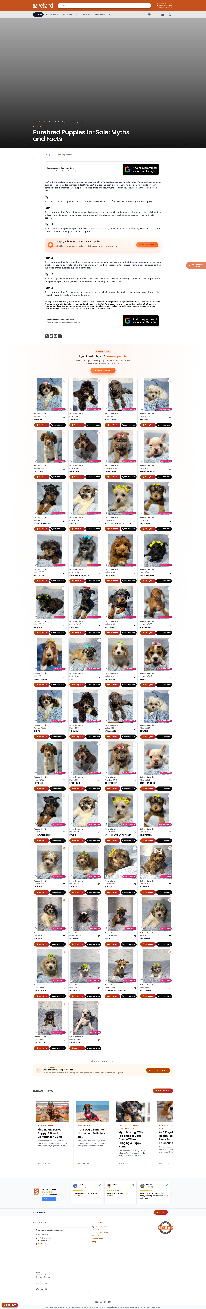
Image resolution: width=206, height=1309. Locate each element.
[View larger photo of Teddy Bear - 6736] (99, 848)
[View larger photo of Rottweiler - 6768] (135, 588)
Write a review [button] (49, 1199)
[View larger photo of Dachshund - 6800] (99, 433)
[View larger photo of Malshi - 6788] (99, 485)
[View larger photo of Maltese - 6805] (170, 381)
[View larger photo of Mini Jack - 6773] (99, 588)
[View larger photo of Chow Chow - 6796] (135, 433)
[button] (69, 1195)
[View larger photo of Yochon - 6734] (64, 848)
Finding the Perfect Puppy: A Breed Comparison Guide (50, 1133)
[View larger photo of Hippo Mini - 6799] (64, 433)
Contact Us (96, 1236)
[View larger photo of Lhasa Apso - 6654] (99, 952)
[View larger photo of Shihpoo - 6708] (64, 900)
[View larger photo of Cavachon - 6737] (135, 640)
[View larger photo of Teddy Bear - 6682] (170, 900)
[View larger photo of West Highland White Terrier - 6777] (135, 485)
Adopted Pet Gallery (83, 14)
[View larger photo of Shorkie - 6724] (135, 848)
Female (40, 416)
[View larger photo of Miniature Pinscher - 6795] (64, 485)
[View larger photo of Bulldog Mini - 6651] (99, 1004)
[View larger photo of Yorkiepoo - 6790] (64, 537)
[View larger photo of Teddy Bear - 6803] (99, 381)
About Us (96, 1230)
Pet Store (127, 1126)
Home (35, 122)
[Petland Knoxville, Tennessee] (43, 5)
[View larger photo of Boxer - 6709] (135, 900)
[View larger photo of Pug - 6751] (99, 640)
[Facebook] (37, 1289)
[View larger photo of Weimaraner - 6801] (135, 381)
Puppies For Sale (52, 14)
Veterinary (134, 1128)
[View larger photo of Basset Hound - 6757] (64, 640)
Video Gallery (67, 14)
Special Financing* (99, 1227)
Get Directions (43, 1244)
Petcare (136, 1126)
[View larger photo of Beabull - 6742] (170, 640)
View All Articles (163, 1090)
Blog (110, 14)
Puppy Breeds (100, 14)
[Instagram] (46, 1289)
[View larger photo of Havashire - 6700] (99, 900)
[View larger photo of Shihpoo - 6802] (64, 381)
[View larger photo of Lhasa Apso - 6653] (170, 952)
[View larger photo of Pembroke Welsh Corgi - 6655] (135, 952)
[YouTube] (41, 1289)
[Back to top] (171, 1212)
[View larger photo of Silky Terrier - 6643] (64, 1004)
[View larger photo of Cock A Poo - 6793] (135, 537)
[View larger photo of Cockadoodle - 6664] (64, 952)
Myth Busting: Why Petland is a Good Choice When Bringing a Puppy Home (131, 1139)
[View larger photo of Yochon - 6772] (64, 588)
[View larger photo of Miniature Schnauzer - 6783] (99, 537)
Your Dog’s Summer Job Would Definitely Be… (91, 1133)
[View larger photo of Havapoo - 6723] (170, 848)
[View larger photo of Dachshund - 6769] (170, 588)
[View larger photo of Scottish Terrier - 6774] (170, 537)
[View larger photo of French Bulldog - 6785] (170, 433)
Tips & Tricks (48, 122)
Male (74, 416)
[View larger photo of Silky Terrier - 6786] (170, 485)
